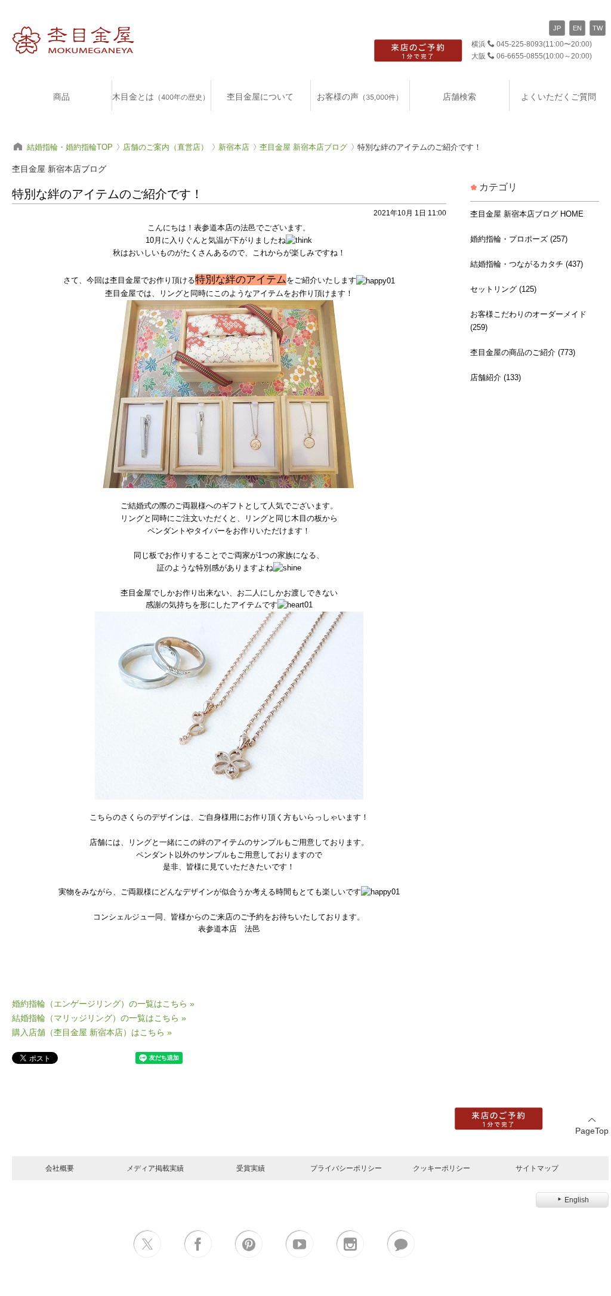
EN (577, 28)
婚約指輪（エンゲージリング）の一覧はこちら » (103, 1003)
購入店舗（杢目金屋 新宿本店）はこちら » (92, 1032)
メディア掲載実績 (155, 1168)
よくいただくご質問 (558, 96)
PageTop (592, 1130)
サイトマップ (537, 1168)
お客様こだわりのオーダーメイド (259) (528, 321)
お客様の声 (360, 96)
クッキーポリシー (441, 1168)
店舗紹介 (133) (495, 377)
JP (557, 28)
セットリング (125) (503, 289)
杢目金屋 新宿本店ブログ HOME (527, 213)
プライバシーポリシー (346, 1168)
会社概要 (59, 1168)
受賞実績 (250, 1168)
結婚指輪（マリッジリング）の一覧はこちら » (99, 1018)
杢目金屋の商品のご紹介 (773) (522, 352)
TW (598, 28)
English (576, 1200)
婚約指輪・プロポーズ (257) (518, 238)
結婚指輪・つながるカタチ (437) (526, 264)
